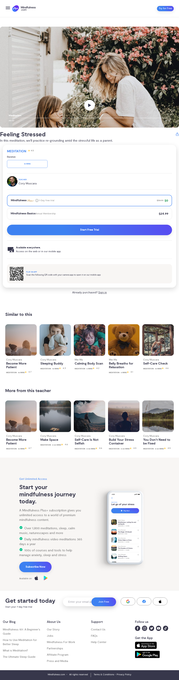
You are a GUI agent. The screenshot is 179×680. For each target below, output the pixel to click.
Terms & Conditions (104, 674)
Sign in (102, 292)
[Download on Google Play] (46, 579)
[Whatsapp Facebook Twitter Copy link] (177, 134)
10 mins (27, 164)
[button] (128, 601)
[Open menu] (7, 8)
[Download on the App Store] (36, 579)
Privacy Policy (124, 674)
